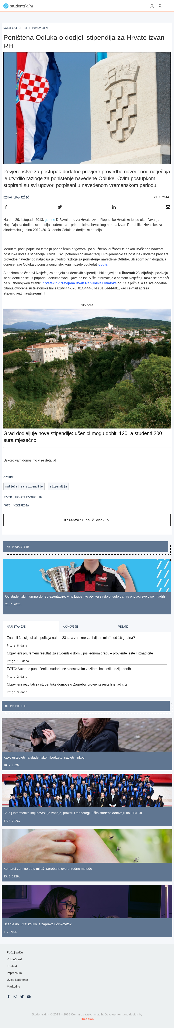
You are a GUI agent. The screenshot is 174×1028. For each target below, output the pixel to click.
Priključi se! (14, 959)
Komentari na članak (84, 520)
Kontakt (12, 966)
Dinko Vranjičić (16, 197)
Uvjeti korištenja (17, 979)
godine (50, 219)
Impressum (14, 973)
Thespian (87, 1019)
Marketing (13, 986)
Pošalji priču (15, 952)
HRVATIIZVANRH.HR (28, 497)
